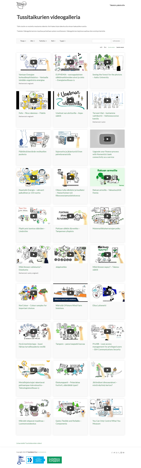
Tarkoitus (42, 41)
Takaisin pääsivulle (117, 5)
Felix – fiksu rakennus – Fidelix (32, 113)
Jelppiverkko (61, 267)
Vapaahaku (116, 41)
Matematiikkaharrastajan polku (106, 228)
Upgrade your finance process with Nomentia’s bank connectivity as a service (106, 154)
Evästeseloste (42, 452)
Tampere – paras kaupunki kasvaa (70, 344)
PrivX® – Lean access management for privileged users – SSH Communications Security (107, 347)
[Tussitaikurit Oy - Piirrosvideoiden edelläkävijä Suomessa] (26, 5)
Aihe (32, 41)
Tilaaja (22, 41)
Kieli (52, 41)
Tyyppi (62, 41)
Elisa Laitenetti (99, 305)
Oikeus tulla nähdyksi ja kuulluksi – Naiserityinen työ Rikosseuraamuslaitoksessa (70, 193)
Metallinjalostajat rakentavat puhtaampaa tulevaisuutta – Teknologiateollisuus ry (32, 385)
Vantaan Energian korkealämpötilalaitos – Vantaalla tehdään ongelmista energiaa (33, 77)
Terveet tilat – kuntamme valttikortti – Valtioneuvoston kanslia (106, 116)
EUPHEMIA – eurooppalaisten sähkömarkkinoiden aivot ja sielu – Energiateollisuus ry (70, 77)
